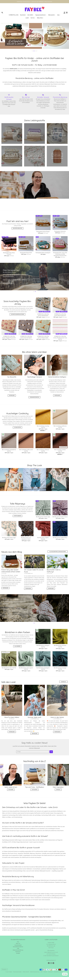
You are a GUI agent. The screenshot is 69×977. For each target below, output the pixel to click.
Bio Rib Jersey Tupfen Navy (60, 534)
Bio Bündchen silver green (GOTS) (26, 665)
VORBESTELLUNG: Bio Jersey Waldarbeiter (43, 311)
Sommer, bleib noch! (34, 714)
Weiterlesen (12, 392)
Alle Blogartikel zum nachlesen (57, 548)
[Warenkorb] (67, 9)
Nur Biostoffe (11, 374)
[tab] (33, 288)
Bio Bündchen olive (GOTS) (9, 664)
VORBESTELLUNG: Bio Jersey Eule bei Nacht (26, 334)
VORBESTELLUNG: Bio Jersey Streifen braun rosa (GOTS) (60, 335)
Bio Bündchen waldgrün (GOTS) (43, 643)
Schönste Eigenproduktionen (17, 311)
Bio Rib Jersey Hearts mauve (60, 513)
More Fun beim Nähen (11, 714)
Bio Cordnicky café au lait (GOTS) (26, 447)
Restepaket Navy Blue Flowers (9, 250)
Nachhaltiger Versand (34, 374)
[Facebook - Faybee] (49, 960)
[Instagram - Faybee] (51, 960)
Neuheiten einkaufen (17, 225)
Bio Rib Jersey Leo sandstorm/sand (26, 535)
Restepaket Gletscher (60, 228)
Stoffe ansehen (17, 512)
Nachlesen (10, 786)
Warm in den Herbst (57, 714)
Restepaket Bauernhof (26, 249)
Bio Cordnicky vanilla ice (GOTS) (60, 423)
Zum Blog (63, 678)
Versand (45, 968)
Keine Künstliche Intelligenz (57, 374)
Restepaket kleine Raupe (43, 228)
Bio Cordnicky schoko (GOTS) (60, 447)
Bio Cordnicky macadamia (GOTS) (9, 447)
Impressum (50, 968)
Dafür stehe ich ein (11, 784)
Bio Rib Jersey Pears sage (9, 534)
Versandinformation (34, 394)
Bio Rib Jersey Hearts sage (43, 513)
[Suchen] (2, 9)
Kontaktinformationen (58, 968)
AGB (41, 968)
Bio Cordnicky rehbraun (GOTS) (43, 447)
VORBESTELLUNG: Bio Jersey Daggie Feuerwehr (9, 334)
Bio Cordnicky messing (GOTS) (43, 423)
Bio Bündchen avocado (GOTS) (60, 643)
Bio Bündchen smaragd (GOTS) (60, 665)
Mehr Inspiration (58, 784)
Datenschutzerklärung (34, 968)
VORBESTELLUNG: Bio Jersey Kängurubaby (43, 334)
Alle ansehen (17, 643)
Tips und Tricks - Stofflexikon (34, 784)
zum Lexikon (34, 786)
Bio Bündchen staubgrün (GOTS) (43, 665)
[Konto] (64, 9)
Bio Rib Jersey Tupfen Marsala (43, 535)
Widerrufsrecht (26, 968)
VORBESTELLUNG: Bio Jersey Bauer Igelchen (60, 311)
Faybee (10, 968)
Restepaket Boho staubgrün (43, 249)
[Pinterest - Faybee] (53, 960)
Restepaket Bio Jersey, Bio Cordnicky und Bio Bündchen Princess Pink (60, 251)
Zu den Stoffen (17, 424)
